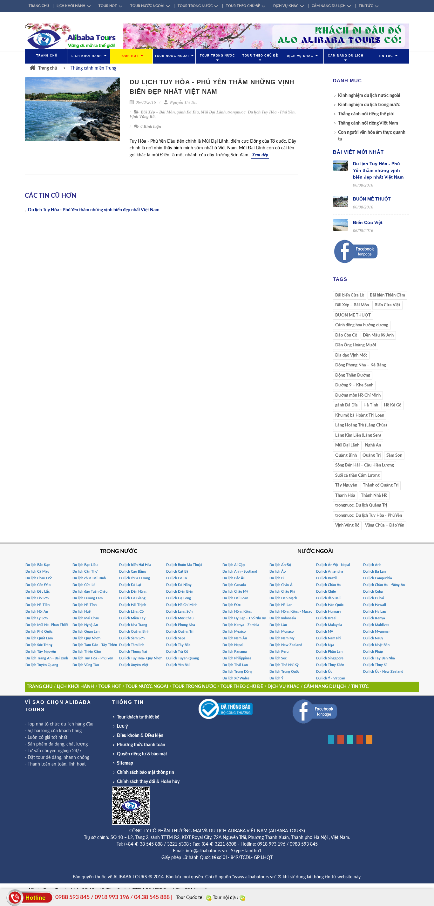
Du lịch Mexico (234, 631)
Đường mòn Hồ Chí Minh (358, 395)
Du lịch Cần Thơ (85, 571)
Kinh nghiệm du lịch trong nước (369, 105)
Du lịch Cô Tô (176, 578)
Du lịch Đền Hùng (132, 591)
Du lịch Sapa (176, 638)
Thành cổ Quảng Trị (380, 485)
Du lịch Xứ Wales (235, 678)
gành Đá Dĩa (188, 112)
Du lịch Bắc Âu (233, 578)
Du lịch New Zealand (285, 645)
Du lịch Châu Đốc (38, 578)
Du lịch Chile (326, 591)
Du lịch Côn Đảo (38, 585)
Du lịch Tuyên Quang (41, 665)
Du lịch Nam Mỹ (282, 638)
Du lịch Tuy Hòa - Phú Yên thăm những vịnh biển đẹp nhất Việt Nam (93, 210)
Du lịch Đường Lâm (87, 598)
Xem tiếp (260, 155)
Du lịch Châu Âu (328, 585)
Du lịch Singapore (329, 658)
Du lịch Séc (278, 658)
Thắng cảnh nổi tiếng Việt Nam (368, 123)
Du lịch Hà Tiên (37, 605)
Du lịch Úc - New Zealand (383, 671)
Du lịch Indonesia (282, 618)
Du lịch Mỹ (324, 631)
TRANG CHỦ (39, 6)
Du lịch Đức (231, 605)
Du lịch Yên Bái (178, 665)
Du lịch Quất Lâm (39, 638)
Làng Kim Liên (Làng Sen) (358, 435)
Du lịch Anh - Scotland (239, 571)
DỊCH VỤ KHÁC (285, 6)
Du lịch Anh (372, 565)
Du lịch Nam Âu (234, 638)
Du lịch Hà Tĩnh (84, 605)
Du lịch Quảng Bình (134, 631)
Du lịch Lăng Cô (131, 611)
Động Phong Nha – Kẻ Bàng (360, 365)
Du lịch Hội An (36, 611)
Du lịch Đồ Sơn (37, 598)
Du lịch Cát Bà (177, 571)
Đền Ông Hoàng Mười (355, 345)
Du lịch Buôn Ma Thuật (184, 565)
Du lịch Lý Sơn (36, 618)
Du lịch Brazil (326, 578)
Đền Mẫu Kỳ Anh (378, 335)
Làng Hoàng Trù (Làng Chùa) (361, 425)
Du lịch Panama (234, 651)
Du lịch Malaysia (329, 625)
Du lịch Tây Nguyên (40, 651)
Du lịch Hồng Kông (237, 611)
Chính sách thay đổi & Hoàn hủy (148, 782)
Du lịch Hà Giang (132, 598)
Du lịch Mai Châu (85, 618)
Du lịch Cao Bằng (132, 571)
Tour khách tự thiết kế (138, 717)
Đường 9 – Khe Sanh (354, 385)
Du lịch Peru (278, 651)
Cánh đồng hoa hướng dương (361, 325)
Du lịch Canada (234, 585)
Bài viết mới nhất (358, 152)
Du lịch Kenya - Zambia (240, 625)
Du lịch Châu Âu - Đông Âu (384, 585)
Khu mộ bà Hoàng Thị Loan (359, 415)
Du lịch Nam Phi (328, 638)
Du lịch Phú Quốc (38, 631)
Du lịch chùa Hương (134, 578)
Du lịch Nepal (232, 645)
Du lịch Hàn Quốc (329, 605)
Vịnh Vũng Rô (142, 116)
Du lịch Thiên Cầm (86, 651)
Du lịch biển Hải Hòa (135, 565)
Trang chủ (47, 68)
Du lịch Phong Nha (180, 625)
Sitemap (125, 763)
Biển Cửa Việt (368, 222)
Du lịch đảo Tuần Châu (89, 591)
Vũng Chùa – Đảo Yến (384, 525)
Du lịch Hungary (328, 611)
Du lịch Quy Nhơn (86, 638)
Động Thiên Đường (352, 375)
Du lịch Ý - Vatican (330, 678)
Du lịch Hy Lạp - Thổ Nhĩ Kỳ (244, 618)
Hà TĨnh (370, 405)
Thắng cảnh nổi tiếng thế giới (366, 114)
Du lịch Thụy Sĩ (375, 665)
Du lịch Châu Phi (282, 591)
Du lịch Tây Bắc (178, 645)
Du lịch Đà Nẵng (179, 585)
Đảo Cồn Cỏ (346, 335)
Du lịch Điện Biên (179, 591)
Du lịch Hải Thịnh (132, 605)
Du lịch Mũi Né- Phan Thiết (46, 625)
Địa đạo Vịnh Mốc (351, 355)
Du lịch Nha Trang (133, 625)
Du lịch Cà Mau (37, 571)
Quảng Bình (346, 455)
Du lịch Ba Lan (374, 571)
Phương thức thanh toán (141, 745)
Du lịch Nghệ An (85, 625)
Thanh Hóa (345, 496)
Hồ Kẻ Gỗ (392, 405)
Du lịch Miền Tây (132, 618)
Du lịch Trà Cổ (177, 651)
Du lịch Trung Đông (237, 671)
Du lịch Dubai (373, 598)
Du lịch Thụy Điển (330, 665)
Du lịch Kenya (374, 618)
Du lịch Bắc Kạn (37, 565)
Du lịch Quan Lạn (85, 631)
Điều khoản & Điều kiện (140, 735)
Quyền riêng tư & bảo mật (142, 754)
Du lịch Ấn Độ (280, 565)
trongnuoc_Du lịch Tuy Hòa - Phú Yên (261, 112)
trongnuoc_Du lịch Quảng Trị (361, 505)
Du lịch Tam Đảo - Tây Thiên (94, 645)
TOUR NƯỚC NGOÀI (147, 6)
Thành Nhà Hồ (374, 496)
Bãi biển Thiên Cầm (387, 295)
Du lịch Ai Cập (233, 565)
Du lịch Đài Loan (235, 598)
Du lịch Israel (326, 618)
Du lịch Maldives (376, 625)
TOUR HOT (107, 6)
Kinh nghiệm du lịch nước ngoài (369, 95)
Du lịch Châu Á (281, 585)
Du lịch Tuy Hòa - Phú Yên (92, 658)
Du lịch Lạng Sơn (179, 611)
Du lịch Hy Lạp (374, 611)
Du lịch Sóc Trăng (38, 645)
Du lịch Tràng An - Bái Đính (46, 658)
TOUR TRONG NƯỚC (195, 6)
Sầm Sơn (394, 455)
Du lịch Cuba (373, 591)
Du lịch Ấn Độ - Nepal (333, 565)
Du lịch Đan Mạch (283, 598)
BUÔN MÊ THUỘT (372, 198)
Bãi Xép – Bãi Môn (158, 112)
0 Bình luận (150, 126)
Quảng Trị (372, 455)
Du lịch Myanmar (376, 631)
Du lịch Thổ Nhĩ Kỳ (284, 665)
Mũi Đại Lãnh (213, 112)
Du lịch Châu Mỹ (235, 591)
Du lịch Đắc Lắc (37, 591)
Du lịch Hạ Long (178, 598)
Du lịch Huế (81, 611)
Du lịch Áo (277, 571)
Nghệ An (373, 445)
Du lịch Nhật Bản (376, 645)
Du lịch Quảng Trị (179, 631)
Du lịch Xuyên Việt (133, 665)
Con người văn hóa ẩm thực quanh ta (371, 135)
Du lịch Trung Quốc (284, 671)
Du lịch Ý (276, 678)
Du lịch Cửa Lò (83, 585)
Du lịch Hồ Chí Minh (181, 605)
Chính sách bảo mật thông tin (145, 772)
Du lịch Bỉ (276, 578)
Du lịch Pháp (373, 651)
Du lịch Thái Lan (235, 665)
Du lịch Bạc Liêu (85, 565)
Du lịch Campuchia (377, 578)
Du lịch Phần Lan (329, 651)
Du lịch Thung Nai (133, 651)
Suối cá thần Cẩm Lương (357, 475)
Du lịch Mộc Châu (179, 618)
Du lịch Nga (325, 645)
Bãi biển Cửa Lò (349, 295)
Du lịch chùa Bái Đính (89, 578)
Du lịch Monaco (281, 631)
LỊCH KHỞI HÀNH (71, 6)
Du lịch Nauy (373, 638)
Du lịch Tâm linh (131, 645)
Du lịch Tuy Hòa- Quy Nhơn (140, 658)
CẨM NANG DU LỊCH (328, 6)
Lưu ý (122, 726)
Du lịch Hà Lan (280, 605)
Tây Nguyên (346, 485)
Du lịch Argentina (329, 571)
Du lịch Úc (324, 671)
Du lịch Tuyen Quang (182, 658)
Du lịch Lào (278, 625)
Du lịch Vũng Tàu (85, 665)
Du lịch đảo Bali (328, 598)
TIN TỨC (366, 6)
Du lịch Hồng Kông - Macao (290, 611)
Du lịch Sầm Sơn (132, 638)
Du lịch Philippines (236, 658)
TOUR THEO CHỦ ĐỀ (243, 6)
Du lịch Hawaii (374, 605)
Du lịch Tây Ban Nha (379, 658)
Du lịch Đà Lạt (130, 585)
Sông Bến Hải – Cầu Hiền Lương (364, 465)
